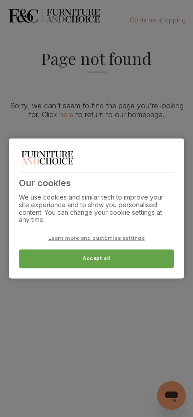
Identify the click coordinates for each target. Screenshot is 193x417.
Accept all (96, 258)
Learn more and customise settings (96, 238)
